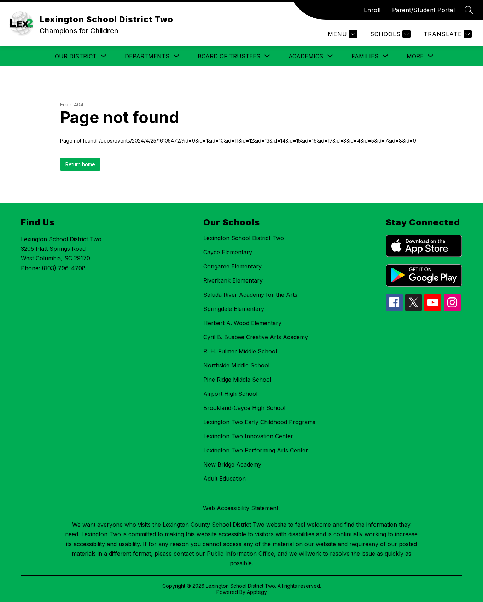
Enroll (372, 9)
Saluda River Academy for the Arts (250, 294)
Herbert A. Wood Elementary (242, 322)
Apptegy (257, 592)
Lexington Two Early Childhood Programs (259, 422)
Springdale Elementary (233, 308)
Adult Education (224, 478)
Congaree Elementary (232, 266)
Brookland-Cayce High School (244, 407)
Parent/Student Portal (423, 9)
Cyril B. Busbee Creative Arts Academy (255, 337)
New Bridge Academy (232, 464)
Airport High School (230, 393)
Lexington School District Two (243, 238)
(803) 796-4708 (64, 268)
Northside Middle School (236, 365)
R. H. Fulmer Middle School (240, 351)
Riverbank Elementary (233, 280)
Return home (80, 164)
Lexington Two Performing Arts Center (255, 450)
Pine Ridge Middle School (237, 379)
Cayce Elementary (227, 252)
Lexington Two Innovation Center (248, 436)
